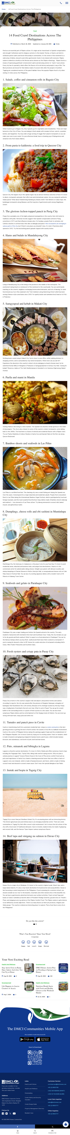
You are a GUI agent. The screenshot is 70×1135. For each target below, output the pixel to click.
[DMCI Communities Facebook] (3, 1113)
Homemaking (28, 1093)
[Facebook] (17, 1127)
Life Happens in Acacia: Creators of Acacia (11, 987)
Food (35, 31)
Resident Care (29, 1113)
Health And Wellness (8, 964)
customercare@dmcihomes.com (57, 1084)
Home (3, 9)
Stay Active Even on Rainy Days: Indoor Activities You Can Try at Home (12, 969)
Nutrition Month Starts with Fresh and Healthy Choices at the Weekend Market (45, 989)
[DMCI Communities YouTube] (14, 1114)
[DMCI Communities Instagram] (6, 1113)
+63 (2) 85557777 (53, 1105)
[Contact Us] (61, 3)
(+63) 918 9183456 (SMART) (56, 1091)
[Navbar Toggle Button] (66, 3)
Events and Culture (30, 1084)
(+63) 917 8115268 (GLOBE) (56, 1094)
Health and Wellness (31, 1089)
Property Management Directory (34, 1108)
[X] (52, 1127)
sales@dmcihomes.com (54, 1102)
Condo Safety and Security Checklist (33, 1099)
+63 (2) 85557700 (53, 1087)
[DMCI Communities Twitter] (10, 1113)
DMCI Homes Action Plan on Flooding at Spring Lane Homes (46, 969)
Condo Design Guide (31, 1104)
